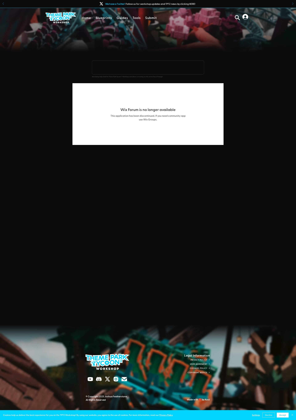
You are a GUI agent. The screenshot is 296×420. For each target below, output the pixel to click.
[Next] (292, 3)
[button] (103, 17)
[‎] (246, 17)
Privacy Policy (166, 415)
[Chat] (90, 379)
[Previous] (3, 3)
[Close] (292, 415)
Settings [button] (256, 415)
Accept (282, 415)
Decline (268, 415)
